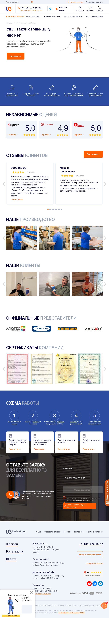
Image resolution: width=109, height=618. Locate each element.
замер (36, 421)
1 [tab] (48, 209)
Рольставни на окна (94, 16)
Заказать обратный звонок (90, 554)
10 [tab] (61, 209)
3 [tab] (50, 209)
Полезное (79, 532)
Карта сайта (38, 594)
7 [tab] (56, 209)
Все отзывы (92, 154)
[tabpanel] (30, 184)
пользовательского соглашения (71, 612)
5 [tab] (53, 209)
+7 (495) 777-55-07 (30, 7)
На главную (15, 56)
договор (60, 421)
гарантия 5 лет (94, 424)
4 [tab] (52, 209)
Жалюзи (12, 544)
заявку (14, 424)
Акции (38, 532)
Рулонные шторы (33, 16)
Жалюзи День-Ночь (52, 16)
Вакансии (47, 594)
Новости (67, 532)
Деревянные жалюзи (73, 16)
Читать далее (17, 199)
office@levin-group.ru (94, 563)
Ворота (11, 558)
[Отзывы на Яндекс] (93, 573)
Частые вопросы (95, 532)
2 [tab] (49, 209)
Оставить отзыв (52, 532)
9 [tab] (59, 209)
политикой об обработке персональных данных (83, 499)
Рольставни (14, 551)
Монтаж (73, 421)
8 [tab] (58, 209)
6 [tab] (55, 209)
